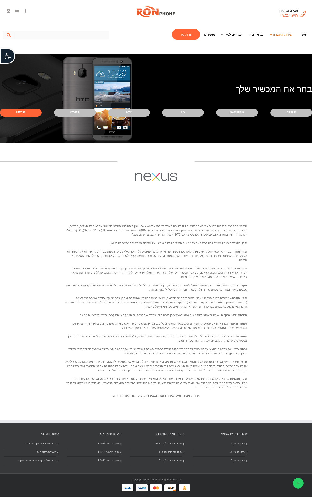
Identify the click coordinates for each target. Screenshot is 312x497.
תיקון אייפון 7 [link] (238, 460)
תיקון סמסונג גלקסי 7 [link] (170, 460)
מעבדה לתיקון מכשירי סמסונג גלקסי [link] (37, 460)
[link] (7, 56)
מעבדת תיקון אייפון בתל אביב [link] (40, 443)
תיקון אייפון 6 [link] (238, 443)
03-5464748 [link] (288, 11)
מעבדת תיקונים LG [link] (46, 452)
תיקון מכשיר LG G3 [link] (108, 460)
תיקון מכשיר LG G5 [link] (108, 443)
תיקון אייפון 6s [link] (237, 452)
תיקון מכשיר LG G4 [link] (108, 452)
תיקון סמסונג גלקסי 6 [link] (170, 452)
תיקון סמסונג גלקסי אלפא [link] (168, 443)
